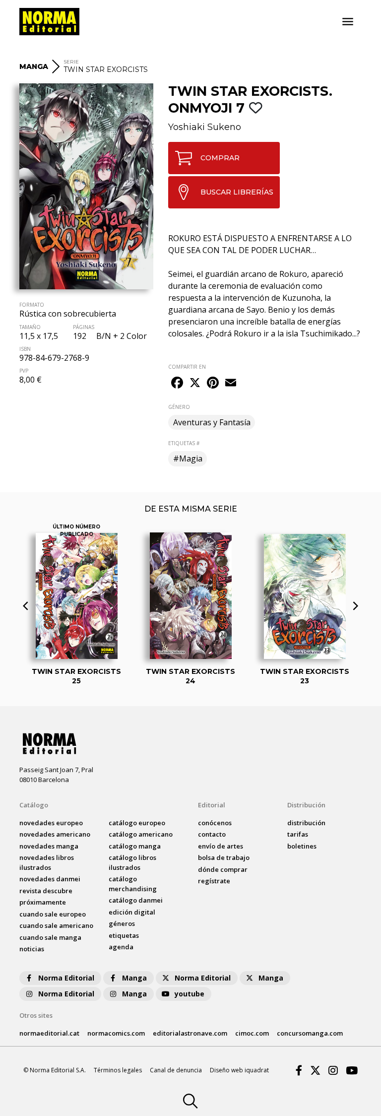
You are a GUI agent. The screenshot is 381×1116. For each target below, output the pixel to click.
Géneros (122, 923)
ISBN (25, 348)
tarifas (297, 834)
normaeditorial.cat (49, 1033)
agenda (121, 946)
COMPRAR (220, 157)
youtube (189, 993)
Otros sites (36, 1015)
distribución (306, 822)
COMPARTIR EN (187, 366)
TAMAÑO (30, 327)
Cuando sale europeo (52, 914)
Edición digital (132, 912)
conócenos (215, 822)
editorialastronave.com (190, 1033)
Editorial (211, 804)
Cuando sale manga (50, 937)
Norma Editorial (66, 978)
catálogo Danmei (136, 900)
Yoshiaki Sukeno (204, 127)
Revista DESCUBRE (45, 890)
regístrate (214, 880)
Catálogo (33, 804)
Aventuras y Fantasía (212, 422)
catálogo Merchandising (133, 883)
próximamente (42, 902)
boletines (302, 846)
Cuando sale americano (56, 925)
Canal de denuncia (176, 1070)
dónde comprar (223, 869)
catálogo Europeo (137, 822)
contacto (212, 834)
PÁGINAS (83, 327)
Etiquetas (124, 935)
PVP (23, 370)
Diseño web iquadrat (239, 1070)
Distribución (306, 804)
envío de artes (220, 846)
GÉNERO (179, 406)
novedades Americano (54, 834)
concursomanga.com (310, 1033)
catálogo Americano (141, 834)
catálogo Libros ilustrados (132, 862)
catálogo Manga (135, 846)
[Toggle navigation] (348, 22)
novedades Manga (48, 846)
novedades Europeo (51, 822)
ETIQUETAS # (183, 443)
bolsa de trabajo (224, 857)
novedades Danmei (49, 878)
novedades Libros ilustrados (46, 862)
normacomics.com (116, 1033)
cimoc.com (252, 1033)
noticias (31, 948)
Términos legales (118, 1070)
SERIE (71, 62)
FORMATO (31, 304)
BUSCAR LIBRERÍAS (236, 192)
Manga (134, 978)
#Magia (187, 458)
